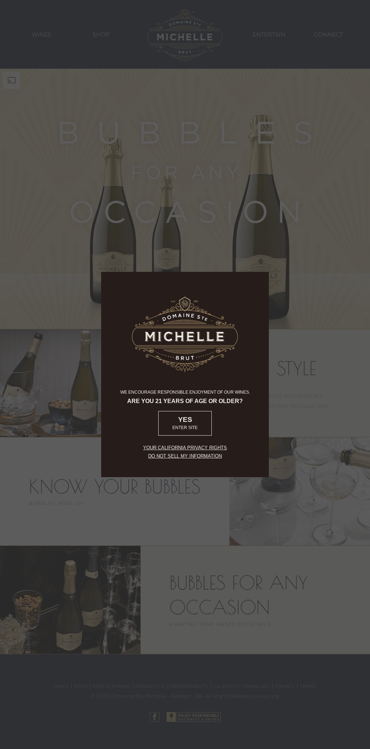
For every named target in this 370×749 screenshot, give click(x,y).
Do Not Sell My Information (185, 456)
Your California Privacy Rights (185, 447)
